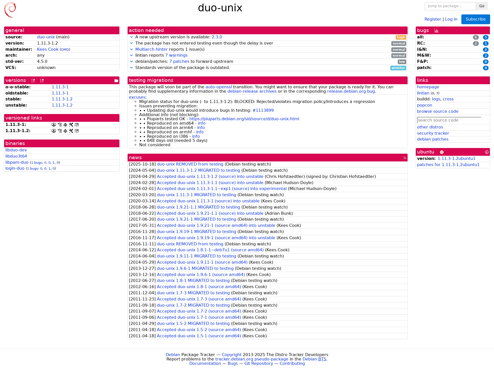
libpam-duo (17, 162)
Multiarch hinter (151, 49)
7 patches (179, 61)
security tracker (433, 133)
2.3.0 (217, 37)
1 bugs (36, 163)
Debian (173, 354)
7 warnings (176, 55)
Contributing (292, 363)
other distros (430, 127)
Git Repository (258, 363)
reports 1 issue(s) (270, 49)
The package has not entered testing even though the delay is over (269, 43)
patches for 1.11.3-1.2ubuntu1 (448, 164)
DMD (65, 49)
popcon (424, 105)
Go (481, 6)
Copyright (232, 354)
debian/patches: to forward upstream (269, 61)
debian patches (432, 139)
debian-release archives (252, 91)
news (135, 157)
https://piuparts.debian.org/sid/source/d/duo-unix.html (244, 118)
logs (436, 99)
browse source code (437, 111)
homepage (428, 86)
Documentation (205, 363)
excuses (137, 97)
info (202, 123)
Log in (451, 18)
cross (448, 99)
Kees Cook (47, 49)
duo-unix (46, 37)
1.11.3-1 (60, 86)
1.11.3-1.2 (62, 99)
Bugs (233, 363)
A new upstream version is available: (269, 37)
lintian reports (269, 55)
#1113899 (263, 110)
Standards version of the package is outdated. (269, 68)
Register (433, 18)
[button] (131, 37)
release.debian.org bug (351, 91)
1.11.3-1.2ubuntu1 (456, 158)
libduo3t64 (16, 156)
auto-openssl (219, 86)
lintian (423, 93)
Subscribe (476, 19)
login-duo (14, 168)
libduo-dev (16, 150)
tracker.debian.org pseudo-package (251, 359)
